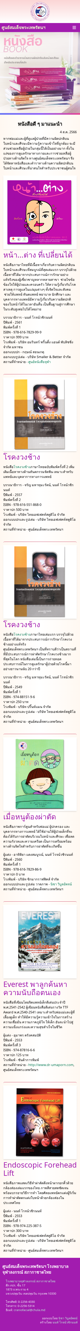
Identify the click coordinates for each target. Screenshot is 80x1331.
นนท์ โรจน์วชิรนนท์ (65, 1322)
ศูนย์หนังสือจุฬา (39, 362)
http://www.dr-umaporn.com (50, 1065)
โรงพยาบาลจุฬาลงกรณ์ (20, 1281)
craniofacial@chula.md (29, 1310)
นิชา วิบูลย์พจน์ (61, 884)
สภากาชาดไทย (45, 1281)
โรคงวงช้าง (22, 467)
